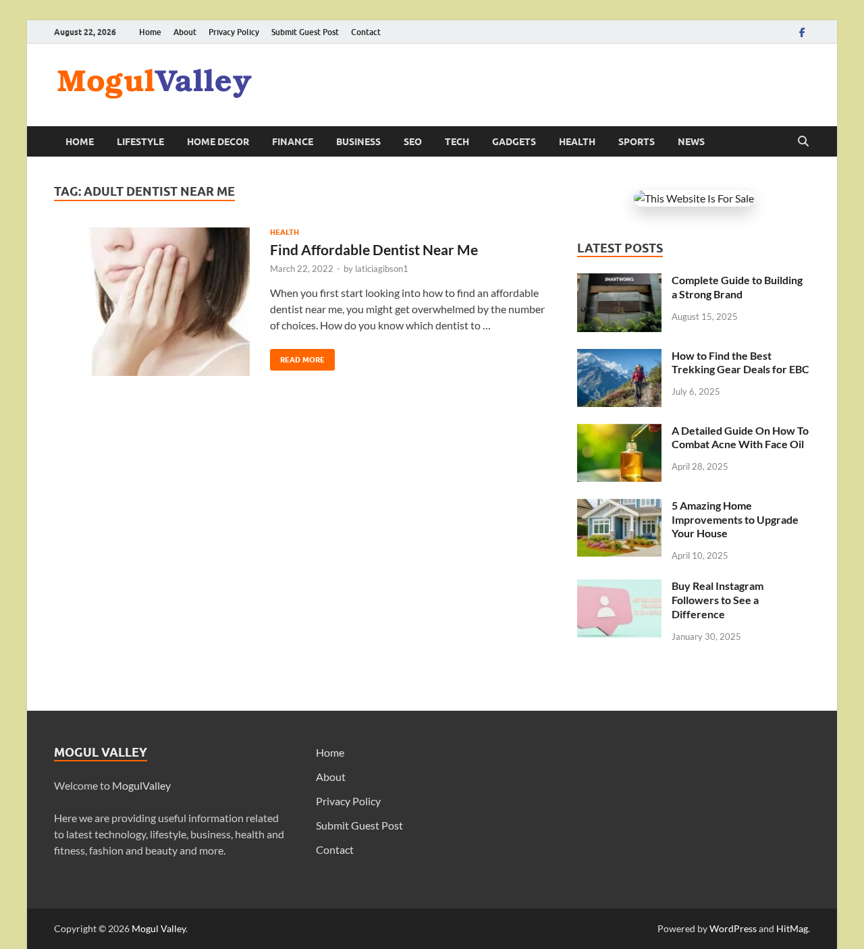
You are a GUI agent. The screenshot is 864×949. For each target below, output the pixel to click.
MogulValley (141, 785)
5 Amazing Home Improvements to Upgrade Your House (735, 519)
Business (358, 141)
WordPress (733, 928)
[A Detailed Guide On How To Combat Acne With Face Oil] (619, 431)
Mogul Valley (159, 928)
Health (577, 141)
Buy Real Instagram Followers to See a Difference (717, 599)
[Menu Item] (802, 32)
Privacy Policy (234, 32)
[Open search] (803, 141)
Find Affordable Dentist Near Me (374, 249)
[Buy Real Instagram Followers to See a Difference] (619, 586)
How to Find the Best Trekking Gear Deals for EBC (740, 362)
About (184, 32)
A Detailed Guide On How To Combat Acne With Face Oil (740, 437)
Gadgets (514, 141)
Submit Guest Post (305, 32)
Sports (636, 141)
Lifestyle (140, 141)
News (691, 141)
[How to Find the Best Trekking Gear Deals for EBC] (619, 356)
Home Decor (218, 141)
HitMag (792, 928)
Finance (292, 141)
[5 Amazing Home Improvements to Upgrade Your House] (619, 506)
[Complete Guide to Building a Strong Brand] (619, 281)
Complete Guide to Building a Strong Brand (737, 286)
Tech (457, 141)
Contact (366, 32)
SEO (413, 141)
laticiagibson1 (381, 268)
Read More (297, 356)
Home (150, 32)
